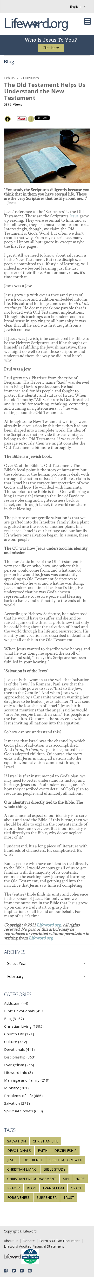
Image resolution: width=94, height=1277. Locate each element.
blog (31, 1188)
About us (11, 1240)
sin (66, 1178)
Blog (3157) (14, 1018)
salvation (16, 1141)
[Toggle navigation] (87, 21)
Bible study (54, 1169)
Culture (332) (15, 1041)
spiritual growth (65, 1160)
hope (80, 1178)
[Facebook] (8, 119)
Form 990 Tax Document (59, 1240)
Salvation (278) (17, 1103)
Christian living (22, 1169)
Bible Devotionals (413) (24, 1010)
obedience (33, 1160)
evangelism (53, 1188)
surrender (47, 1197)
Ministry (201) (16, 1087)
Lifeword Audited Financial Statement (34, 1246)
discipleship (65, 1150)
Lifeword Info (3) (18, 1072)
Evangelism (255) (19, 1064)
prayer (13, 1188)
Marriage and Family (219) (26, 1080)
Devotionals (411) (19, 1049)
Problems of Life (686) (23, 1095)
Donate (29, 1240)
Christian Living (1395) (24, 1026)
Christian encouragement (31, 1178)
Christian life (45, 1141)
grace (76, 1188)
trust (68, 1197)
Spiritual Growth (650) (23, 1111)
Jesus (74, 216)
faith (42, 1150)
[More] (31, 119)
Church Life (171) (19, 1034)
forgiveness (18, 1197)
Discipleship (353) (19, 1057)
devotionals (19, 1150)
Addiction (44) (16, 1003)
